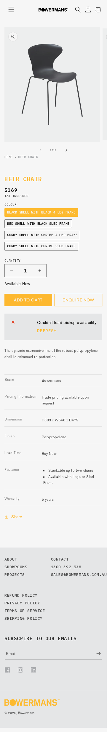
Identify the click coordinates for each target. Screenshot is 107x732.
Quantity (12, 260)
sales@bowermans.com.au (79, 574)
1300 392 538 (66, 566)
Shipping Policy (23, 618)
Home (8, 157)
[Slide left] (40, 150)
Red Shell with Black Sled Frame (38, 223)
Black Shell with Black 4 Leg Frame (41, 212)
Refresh (47, 331)
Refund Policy (21, 595)
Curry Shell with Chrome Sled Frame (41, 246)
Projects (14, 574)
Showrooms (15, 566)
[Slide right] (66, 150)
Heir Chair (28, 157)
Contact (60, 559)
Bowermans (26, 713)
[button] (11, 9)
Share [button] (16, 516)
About (10, 559)
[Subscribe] (94, 653)
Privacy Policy (22, 603)
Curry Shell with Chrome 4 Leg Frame (42, 235)
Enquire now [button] (78, 300)
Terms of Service (24, 610)
